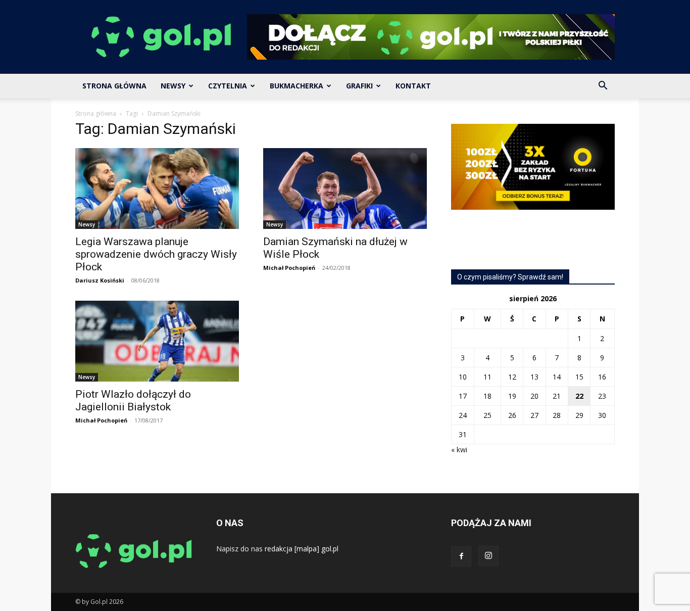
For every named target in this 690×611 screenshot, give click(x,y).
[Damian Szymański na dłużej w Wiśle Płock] (345, 188)
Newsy (173, 85)
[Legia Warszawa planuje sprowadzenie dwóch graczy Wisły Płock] (157, 188)
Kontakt (413, 85)
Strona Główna (114, 85)
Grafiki (359, 85)
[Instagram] (488, 556)
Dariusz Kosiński (99, 280)
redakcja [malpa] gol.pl (301, 548)
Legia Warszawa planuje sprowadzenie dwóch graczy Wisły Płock (156, 254)
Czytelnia (227, 85)
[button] (602, 86)
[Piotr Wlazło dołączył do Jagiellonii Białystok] (157, 341)
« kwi (459, 449)
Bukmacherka (296, 85)
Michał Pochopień (289, 267)
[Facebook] (461, 556)
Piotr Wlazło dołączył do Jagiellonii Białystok (133, 400)
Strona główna (95, 113)
